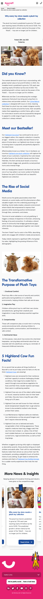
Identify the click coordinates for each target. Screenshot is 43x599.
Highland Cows (11, 372)
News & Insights (11, 8)
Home (2, 8)
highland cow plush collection (19, 153)
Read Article (25, 542)
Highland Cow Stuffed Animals (28, 459)
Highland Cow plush (12, 135)
